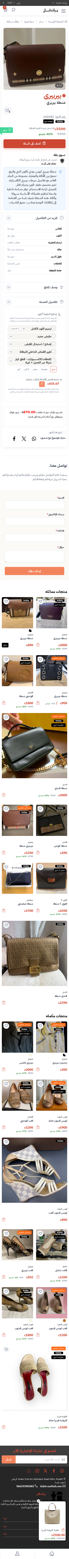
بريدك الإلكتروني (55, 514)
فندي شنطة (53, 1530)
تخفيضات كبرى (60, 604)
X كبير (26, 369)
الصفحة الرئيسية (56, 21)
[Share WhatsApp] (34, 439)
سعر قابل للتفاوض (58, 658)
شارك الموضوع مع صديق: (53, 438)
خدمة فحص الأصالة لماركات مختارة (42, 379)
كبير (18, 369)
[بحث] (13, 10)
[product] (52, 1514)
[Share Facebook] (14, 439)
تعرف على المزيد (48, 163)
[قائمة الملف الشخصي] (17, 1554)
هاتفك (60, 531)
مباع (5, 645)
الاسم (60, 498)
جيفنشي (29, 900)
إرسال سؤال (34, 571)
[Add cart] (42, 384)
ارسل (8, 1459)
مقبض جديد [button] (44, 336)
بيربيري (64, 634)
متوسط (44, 369)
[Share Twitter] (24, 439)
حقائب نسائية (13, 21)
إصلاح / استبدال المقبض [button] (38, 344)
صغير (35, 369)
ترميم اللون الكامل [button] (41, 329)
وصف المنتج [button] (50, 287)
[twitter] (45, 1471)
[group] (34, 59)
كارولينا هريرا (62, 1416)
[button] (63, 10)
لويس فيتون (62, 1117)
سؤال (60, 547)
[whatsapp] (62, 1471)
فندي (65, 784)
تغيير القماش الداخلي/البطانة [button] (35, 352)
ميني (53, 369)
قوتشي (30, 692)
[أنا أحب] (40, 601)
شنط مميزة (29, 21)
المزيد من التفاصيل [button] (46, 218)
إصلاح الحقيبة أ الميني (47, 314)
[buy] (65, 1530)
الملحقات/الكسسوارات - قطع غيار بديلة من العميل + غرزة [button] (33, 360)
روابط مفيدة (61, 3)
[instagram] (37, 1471)
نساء (41, 21)
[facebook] (54, 1471)
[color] (30, 632)
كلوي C (64, 900)
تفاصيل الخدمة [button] (48, 302)
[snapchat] (28, 1471)
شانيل (64, 1266)
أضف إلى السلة (32, 143)
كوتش (64, 842)
